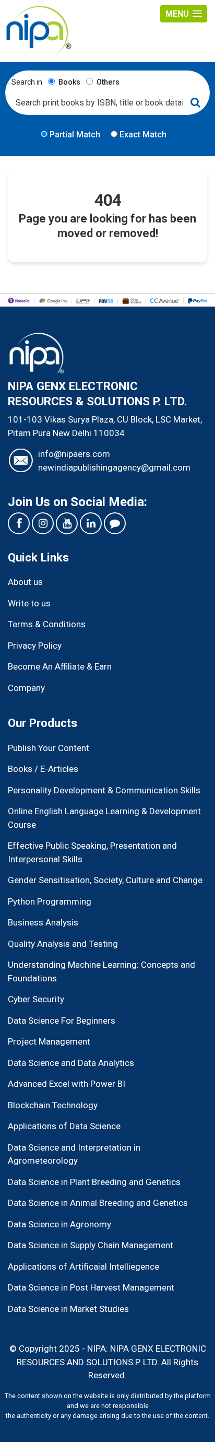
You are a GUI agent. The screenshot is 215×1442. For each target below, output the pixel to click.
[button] (183, 13)
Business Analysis (43, 922)
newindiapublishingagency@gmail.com (114, 467)
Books (68, 82)
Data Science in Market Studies (68, 1309)
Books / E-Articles (43, 769)
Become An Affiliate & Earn (60, 666)
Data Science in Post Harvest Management (91, 1287)
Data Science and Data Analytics (71, 1063)
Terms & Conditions (47, 624)
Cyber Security (36, 999)
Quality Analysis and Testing (63, 944)
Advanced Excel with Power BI (66, 1083)
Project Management (49, 1041)
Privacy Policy (35, 645)
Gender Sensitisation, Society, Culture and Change (105, 880)
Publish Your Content (48, 748)
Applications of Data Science (64, 1126)
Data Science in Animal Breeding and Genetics (98, 1203)
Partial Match (73, 134)
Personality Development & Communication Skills (104, 790)
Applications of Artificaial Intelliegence (83, 1266)
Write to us (29, 603)
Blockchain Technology (53, 1105)
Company (26, 688)
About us (25, 582)
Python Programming (49, 901)
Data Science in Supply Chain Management (90, 1245)
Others (107, 82)
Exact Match (141, 134)
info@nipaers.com (74, 454)
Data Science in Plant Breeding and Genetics (94, 1182)
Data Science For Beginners (61, 1020)
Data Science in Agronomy (59, 1224)
